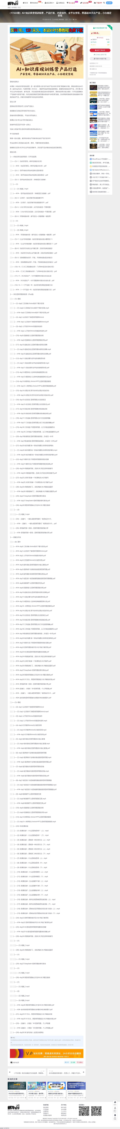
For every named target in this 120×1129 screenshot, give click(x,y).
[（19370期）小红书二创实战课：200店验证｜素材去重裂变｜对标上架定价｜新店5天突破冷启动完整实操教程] (93, 146)
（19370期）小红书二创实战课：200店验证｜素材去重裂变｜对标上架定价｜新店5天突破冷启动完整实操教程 (104, 148)
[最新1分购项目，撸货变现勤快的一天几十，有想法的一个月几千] (93, 126)
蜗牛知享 (16, 1062)
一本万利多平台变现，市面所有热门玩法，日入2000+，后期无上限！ (104, 140)
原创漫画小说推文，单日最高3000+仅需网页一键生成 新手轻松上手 (104, 88)
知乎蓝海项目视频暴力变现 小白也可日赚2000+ (104, 106)
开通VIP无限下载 (101, 58)
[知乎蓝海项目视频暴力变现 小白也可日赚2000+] (93, 107)
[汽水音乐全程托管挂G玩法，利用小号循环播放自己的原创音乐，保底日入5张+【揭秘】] (17, 1086)
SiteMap (50, 1118)
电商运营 (63, 1115)
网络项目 (17, 1091)
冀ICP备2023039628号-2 (60, 1123)
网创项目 (36, 2)
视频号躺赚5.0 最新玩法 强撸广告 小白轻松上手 (103, 132)
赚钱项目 (37, 1091)
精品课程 (50, 3)
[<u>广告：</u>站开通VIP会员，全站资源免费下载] (46, 31)
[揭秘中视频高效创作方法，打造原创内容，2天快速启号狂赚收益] (76, 1086)
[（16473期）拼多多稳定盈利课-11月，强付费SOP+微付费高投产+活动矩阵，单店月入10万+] (93, 113)
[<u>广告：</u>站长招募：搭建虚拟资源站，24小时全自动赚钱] (46, 1054)
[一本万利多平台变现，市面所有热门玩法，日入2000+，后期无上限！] (93, 139)
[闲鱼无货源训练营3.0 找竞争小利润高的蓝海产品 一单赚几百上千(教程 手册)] (93, 94)
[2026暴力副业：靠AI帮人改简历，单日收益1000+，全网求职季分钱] (37, 1086)
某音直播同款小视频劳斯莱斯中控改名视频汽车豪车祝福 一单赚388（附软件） (104, 120)
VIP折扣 (101, 38)
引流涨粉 (46, 1109)
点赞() (80, 1062)
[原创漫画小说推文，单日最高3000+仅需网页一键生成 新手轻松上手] (93, 87)
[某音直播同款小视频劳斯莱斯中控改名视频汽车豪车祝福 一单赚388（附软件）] (93, 120)
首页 (26, 3)
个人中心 (63, 1111)
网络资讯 (45, 1118)
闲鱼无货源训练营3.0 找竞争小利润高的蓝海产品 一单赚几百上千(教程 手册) (104, 94)
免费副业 (61, 3)
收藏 (74, 1062)
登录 (110, 3)
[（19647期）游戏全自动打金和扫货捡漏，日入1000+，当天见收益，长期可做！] (93, 100)
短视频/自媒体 (47, 1115)
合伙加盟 (63, 1109)
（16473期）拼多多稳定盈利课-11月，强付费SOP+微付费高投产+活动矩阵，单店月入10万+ (104, 115)
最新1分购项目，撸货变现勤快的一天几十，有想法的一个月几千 (104, 127)
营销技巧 (46, 1113)
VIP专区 (14, 7)
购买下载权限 (101, 50)
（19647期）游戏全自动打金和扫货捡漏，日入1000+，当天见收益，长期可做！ (104, 102)
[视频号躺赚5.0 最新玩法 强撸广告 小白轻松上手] (93, 133)
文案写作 (46, 1111)
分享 (67, 1062)
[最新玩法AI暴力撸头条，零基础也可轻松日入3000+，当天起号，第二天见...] (56, 1086)
